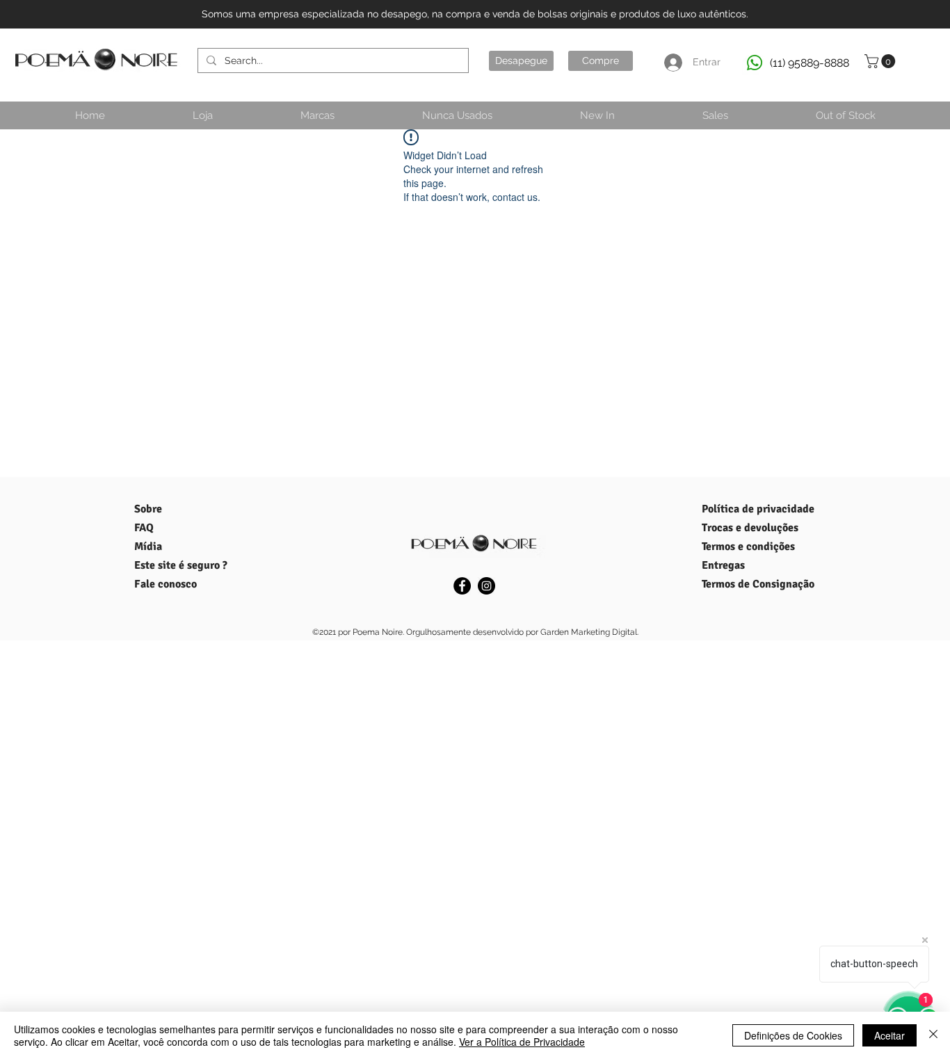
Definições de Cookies (793, 1035)
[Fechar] (933, 1035)
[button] (881, 61)
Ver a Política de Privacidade (522, 1042)
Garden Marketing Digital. (589, 632)
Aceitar (889, 1035)
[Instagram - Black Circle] (486, 586)
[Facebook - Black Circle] (462, 586)
